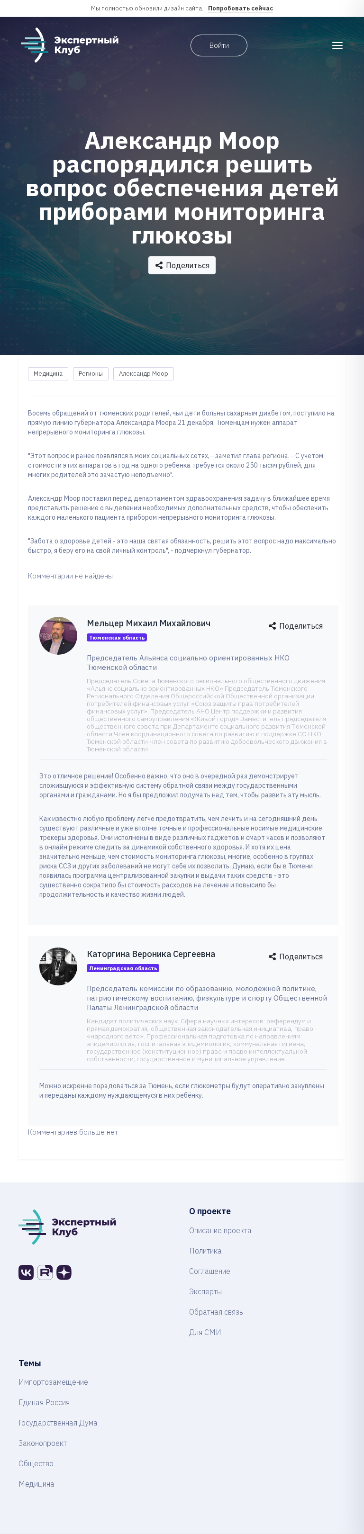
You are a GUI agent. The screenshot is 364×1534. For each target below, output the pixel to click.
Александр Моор (143, 374)
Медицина (48, 374)
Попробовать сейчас (240, 8)
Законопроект (42, 1443)
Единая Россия (44, 1402)
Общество (36, 1463)
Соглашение (209, 1271)
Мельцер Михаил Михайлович (148, 623)
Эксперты (205, 1291)
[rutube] (45, 1272)
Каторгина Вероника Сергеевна (151, 953)
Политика (205, 1250)
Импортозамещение (53, 1382)
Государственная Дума (58, 1422)
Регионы (91, 374)
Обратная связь (216, 1312)
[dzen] (64, 1272)
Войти (219, 45)
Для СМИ (205, 1332)
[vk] (26, 1272)
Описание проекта (220, 1230)
